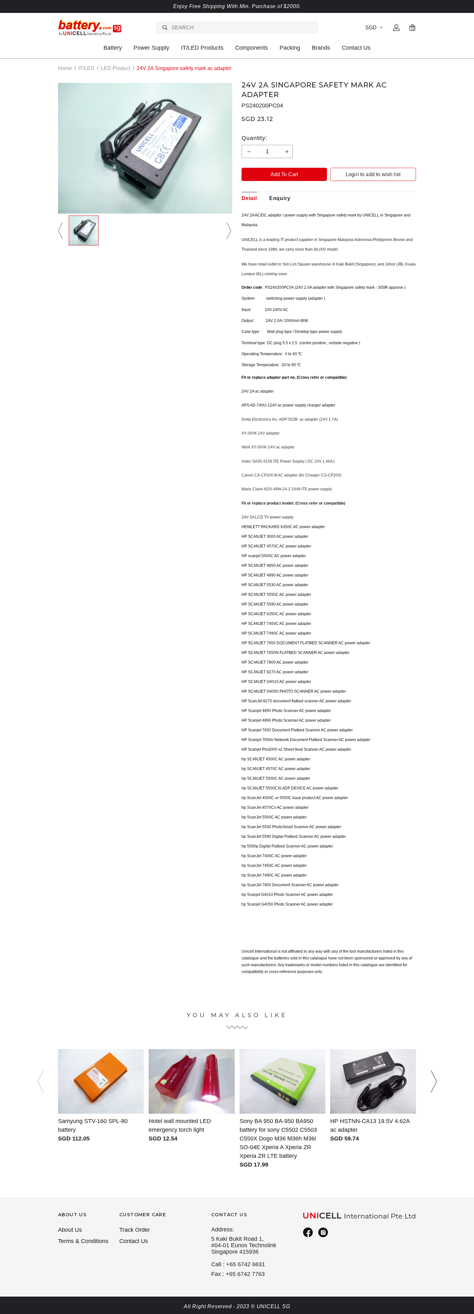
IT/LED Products (202, 48)
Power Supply (151, 48)
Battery (113, 48)
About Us (70, 1230)
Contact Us (356, 48)
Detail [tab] (249, 198)
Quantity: (254, 138)
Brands (321, 48)
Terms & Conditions (83, 1241)
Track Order (134, 1230)
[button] (61, 231)
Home (65, 68)
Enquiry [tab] (280, 198)
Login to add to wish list (373, 174)
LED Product (115, 68)
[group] (84, 231)
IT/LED (86, 68)
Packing (290, 48)
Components (251, 48)
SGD (371, 27)
